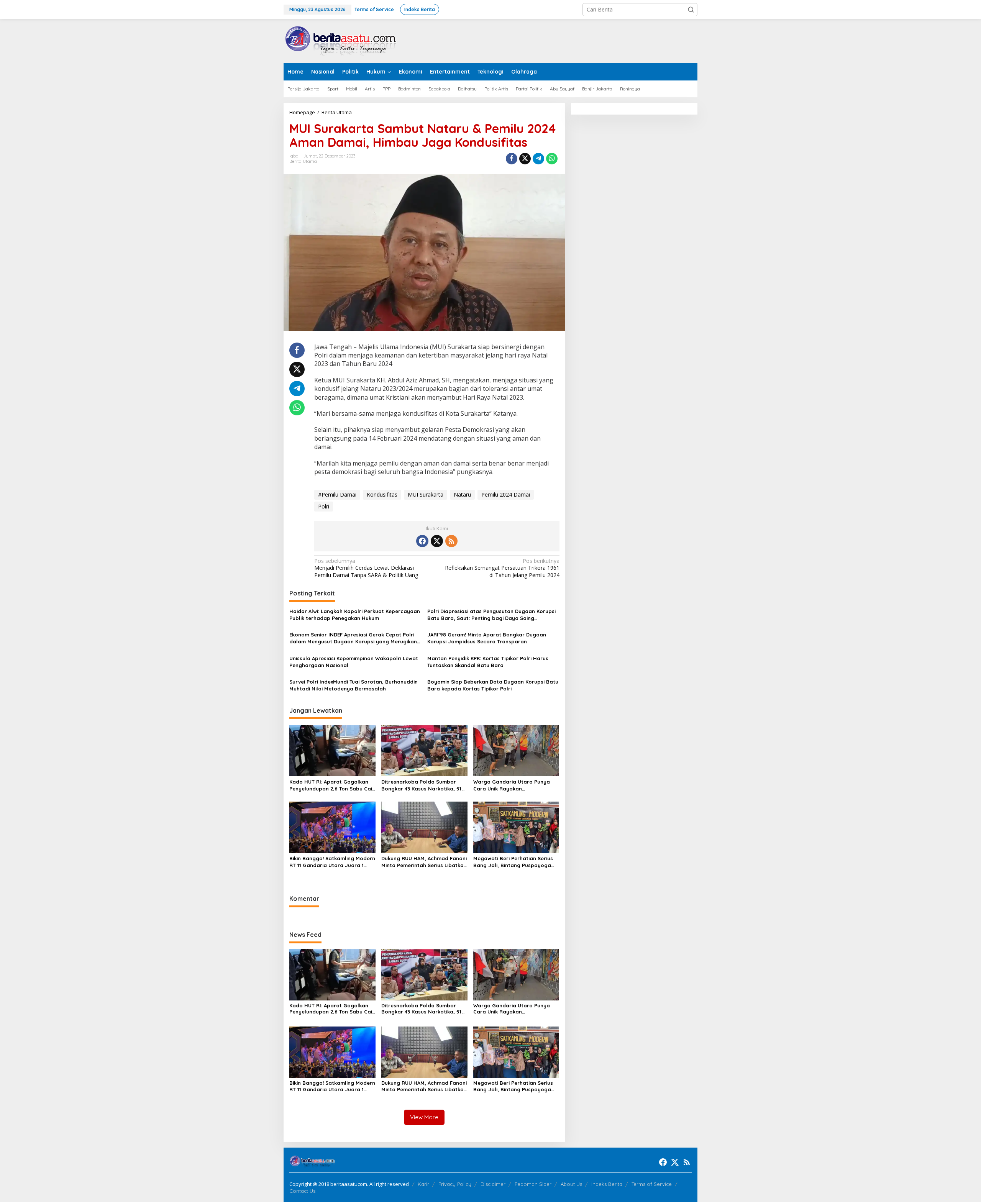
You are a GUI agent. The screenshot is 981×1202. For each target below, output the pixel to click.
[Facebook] (422, 541)
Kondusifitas (382, 494)
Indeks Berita (606, 1184)
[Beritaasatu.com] (341, 40)
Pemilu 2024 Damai (505, 494)
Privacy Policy (454, 1184)
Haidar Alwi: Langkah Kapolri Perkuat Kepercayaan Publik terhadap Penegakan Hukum (354, 614)
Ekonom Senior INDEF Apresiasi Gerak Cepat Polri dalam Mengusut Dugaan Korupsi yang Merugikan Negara (353, 638)
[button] (690, 9)
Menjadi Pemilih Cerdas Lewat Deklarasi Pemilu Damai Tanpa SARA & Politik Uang (366, 568)
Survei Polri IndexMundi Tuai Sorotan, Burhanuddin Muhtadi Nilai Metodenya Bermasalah (353, 685)
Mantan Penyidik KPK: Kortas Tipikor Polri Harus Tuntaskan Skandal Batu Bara (487, 661)
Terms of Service (652, 1184)
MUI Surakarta (425, 494)
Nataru (462, 494)
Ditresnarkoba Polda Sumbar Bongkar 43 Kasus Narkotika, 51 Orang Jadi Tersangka (421, 785)
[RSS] (451, 541)
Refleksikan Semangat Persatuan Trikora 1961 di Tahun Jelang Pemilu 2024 (502, 568)
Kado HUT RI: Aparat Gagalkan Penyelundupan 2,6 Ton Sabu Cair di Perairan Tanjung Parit (331, 785)
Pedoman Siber (533, 1184)
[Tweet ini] (525, 158)
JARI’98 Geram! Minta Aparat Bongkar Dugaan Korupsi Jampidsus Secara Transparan (486, 637)
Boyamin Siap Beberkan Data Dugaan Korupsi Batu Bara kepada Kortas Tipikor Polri (492, 685)
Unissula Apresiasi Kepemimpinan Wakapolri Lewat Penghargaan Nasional (353, 661)
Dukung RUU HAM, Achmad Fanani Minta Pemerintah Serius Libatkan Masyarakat (424, 862)
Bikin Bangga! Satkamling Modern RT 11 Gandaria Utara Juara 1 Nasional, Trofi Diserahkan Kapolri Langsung (332, 862)
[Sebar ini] (511, 158)
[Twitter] (437, 541)
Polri (323, 506)
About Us (571, 1184)
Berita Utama (303, 161)
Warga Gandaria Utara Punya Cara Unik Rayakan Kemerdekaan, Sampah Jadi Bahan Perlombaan (511, 785)
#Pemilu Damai (337, 494)
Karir (423, 1184)
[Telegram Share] (538, 158)
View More (424, 1117)
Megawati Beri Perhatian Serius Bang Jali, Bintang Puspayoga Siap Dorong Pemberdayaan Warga (513, 862)
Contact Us (302, 1191)
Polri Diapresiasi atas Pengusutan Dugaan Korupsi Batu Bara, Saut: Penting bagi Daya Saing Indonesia (491, 614)
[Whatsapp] (552, 158)
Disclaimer (493, 1184)
